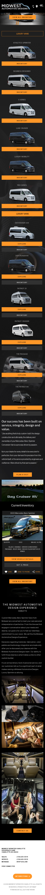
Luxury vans (22, 33)
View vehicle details (22, 559)
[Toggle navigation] (40, 5)
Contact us (22, 831)
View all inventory (23, 17)
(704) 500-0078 (22, 857)
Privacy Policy (23, 887)
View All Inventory (23, 581)
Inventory (22, 64)
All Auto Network (27, 889)
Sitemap (33, 887)
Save (10, 572)
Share (37, 572)
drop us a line (22, 861)
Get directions (21, 876)
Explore (22, 244)
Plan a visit (22, 474)
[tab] (22, 33)
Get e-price (23, 565)
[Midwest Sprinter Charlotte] (16, 6)
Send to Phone (23, 572)
